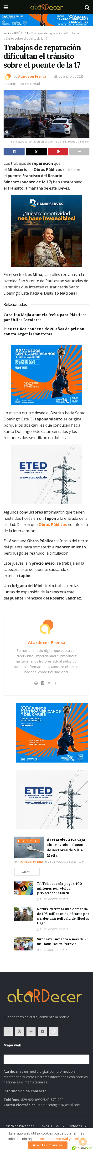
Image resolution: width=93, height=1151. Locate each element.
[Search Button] (87, 7)
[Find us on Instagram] (31, 1031)
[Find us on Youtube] (42, 1031)
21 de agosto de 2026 (62, 861)
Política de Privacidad (19, 1126)
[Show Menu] (6, 7)
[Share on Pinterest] (58, 151)
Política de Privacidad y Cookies (59, 1138)
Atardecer (11, 1071)
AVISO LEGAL (51, 1126)
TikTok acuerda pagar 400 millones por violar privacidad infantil (59, 888)
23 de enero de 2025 (69, 76)
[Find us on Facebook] (8, 1031)
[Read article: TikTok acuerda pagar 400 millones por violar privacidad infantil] (23, 888)
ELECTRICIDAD (28, 841)
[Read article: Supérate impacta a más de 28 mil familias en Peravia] (23, 943)
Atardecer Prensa (32, 76)
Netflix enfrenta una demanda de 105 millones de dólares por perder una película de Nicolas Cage (63, 916)
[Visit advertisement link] (46, 20)
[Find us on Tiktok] (53, 1031)
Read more (29, 871)
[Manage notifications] (83, 1142)
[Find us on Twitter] (19, 1031)
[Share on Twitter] (36, 151)
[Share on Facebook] (14, 151)
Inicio (7, 33)
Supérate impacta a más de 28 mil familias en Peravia (62, 941)
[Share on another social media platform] (79, 151)
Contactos (74, 1126)
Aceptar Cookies (48, 1145)
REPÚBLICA (21, 33)
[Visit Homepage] (46, 7)
